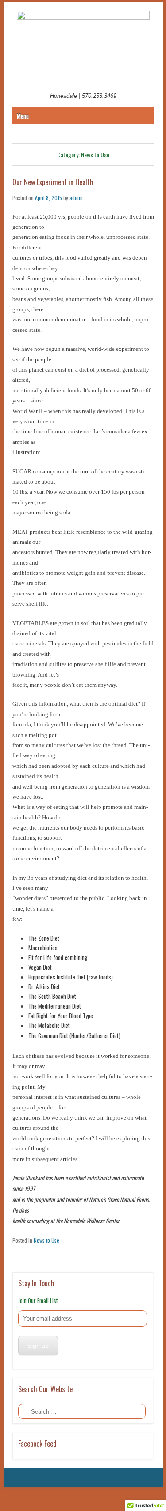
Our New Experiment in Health (52, 182)
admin (76, 197)
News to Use (46, 1240)
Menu (23, 116)
